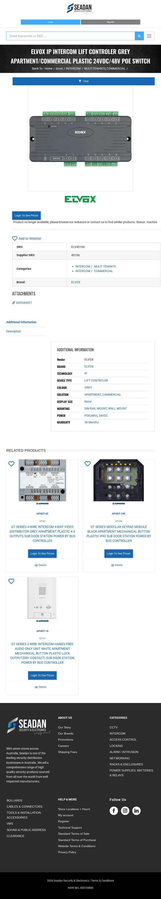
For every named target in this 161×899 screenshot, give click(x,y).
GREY (88, 387)
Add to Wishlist (30, 239)
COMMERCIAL (103, 271)
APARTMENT (92, 394)
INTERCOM (82, 266)
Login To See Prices (26, 215)
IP (85, 373)
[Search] (139, 36)
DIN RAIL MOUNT (95, 408)
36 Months (91, 422)
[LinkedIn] (136, 811)
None (87, 401)
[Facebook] (114, 811)
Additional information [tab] (21, 322)
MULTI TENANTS (105, 266)
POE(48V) (90, 415)
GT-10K (118, 521)
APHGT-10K (118, 513)
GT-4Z (42, 521)
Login (50, 22)
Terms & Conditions (102, 880)
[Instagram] (125, 811)
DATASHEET (24, 302)
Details (42, 565)
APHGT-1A (42, 631)
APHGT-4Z (42, 513)
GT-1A (42, 638)
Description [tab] (13, 331)
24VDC (103, 415)
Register (110, 22)
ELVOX (75, 282)
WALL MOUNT (117, 408)
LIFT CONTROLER (96, 380)
